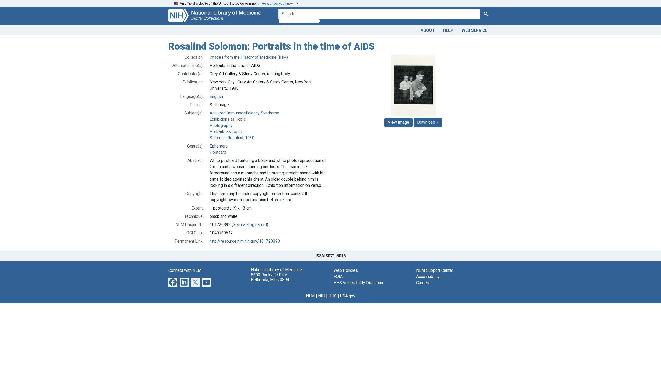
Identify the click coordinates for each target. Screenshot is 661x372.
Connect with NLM (184, 270)
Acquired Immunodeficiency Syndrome (244, 113)
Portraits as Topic (226, 131)
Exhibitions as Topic (228, 119)
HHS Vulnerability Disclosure (360, 282)
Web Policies (346, 270)
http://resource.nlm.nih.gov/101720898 (245, 241)
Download (426, 122)
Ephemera (219, 146)
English (216, 96)
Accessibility (428, 276)
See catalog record (250, 224)
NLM (310, 295)
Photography (221, 125)
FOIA (338, 276)
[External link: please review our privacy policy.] (172, 281)
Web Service (474, 30)
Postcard (218, 152)
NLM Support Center (434, 270)
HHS (332, 295)
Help (448, 30)
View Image (398, 122)
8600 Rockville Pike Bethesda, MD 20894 (270, 277)
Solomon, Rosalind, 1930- (233, 137)
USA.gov (347, 295)
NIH (321, 295)
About (428, 30)
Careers (423, 282)
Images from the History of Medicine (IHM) (249, 57)
